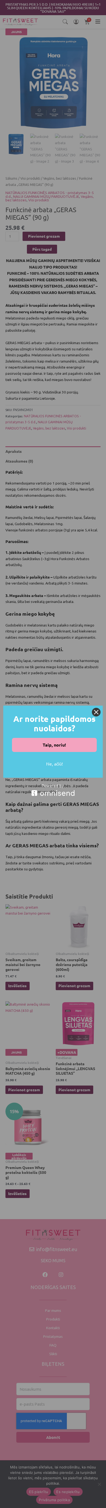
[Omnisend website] (53, 790)
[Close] (96, 712)
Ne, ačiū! (54, 763)
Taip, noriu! (54, 745)
